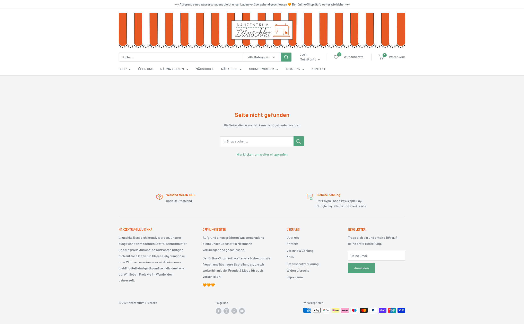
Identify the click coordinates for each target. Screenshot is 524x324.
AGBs (290, 257)
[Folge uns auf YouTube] (242, 311)
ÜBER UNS (145, 69)
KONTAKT (318, 69)
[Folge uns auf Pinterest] (234, 311)
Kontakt (292, 244)
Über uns (293, 237)
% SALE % (293, 69)
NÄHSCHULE (205, 69)
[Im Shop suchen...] (299, 141)
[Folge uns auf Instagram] (226, 311)
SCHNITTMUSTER (261, 69)
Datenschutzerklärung (303, 264)
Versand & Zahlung (300, 250)
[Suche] (286, 57)
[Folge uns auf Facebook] (218, 311)
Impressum (295, 277)
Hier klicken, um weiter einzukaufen (262, 154)
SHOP (122, 69)
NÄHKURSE (229, 69)
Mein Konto (308, 59)
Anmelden (361, 268)
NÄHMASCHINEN (172, 69)
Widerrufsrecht (298, 270)
